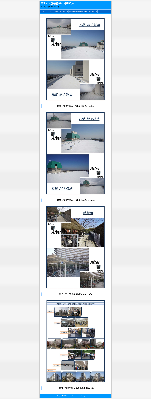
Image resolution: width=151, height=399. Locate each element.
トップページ (47, 11)
